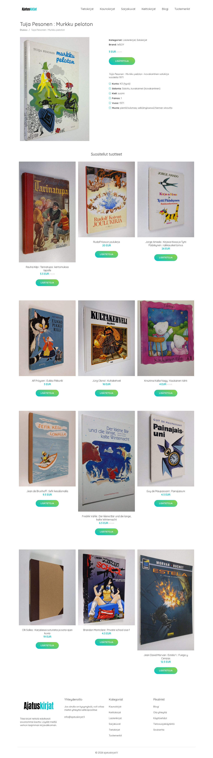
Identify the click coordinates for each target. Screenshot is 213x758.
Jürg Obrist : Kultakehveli (106, 380)
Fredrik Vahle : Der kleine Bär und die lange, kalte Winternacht (106, 518)
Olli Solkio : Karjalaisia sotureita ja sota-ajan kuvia (47, 631)
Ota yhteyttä (160, 712)
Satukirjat (142, 40)
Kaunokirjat (107, 9)
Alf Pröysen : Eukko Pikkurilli (47, 380)
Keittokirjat (149, 9)
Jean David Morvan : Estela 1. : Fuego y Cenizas (166, 657)
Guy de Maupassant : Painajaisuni (166, 491)
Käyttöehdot (160, 718)
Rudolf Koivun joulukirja (106, 241)
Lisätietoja (122, 61)
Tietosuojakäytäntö (164, 723)
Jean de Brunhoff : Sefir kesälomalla (47, 491)
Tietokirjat (87, 9)
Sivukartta (158, 729)
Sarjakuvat (128, 9)
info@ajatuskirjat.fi (74, 716)
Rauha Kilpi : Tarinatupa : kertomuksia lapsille (47, 268)
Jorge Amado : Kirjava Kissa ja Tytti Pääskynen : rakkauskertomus (165, 243)
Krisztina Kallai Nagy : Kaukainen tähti (165, 380)
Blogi (165, 9)
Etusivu (23, 29)
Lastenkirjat (129, 40)
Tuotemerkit (182, 9)
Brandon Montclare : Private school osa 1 (106, 630)
